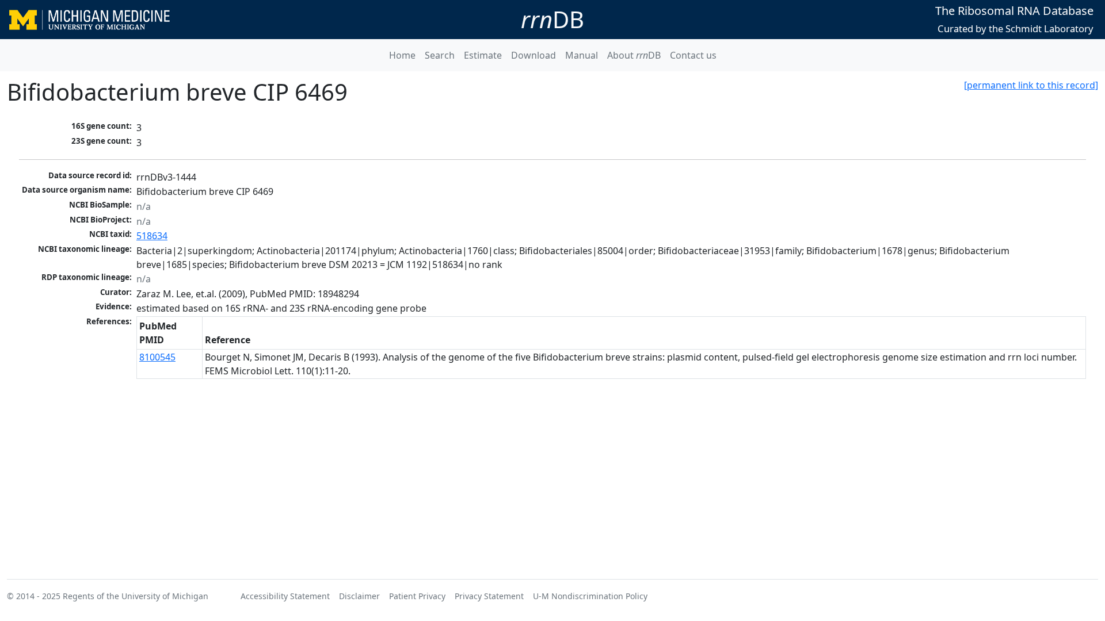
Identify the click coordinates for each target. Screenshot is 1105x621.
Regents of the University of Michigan (135, 596)
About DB (634, 55)
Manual (581, 55)
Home (402, 55)
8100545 (157, 357)
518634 (151, 235)
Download (533, 55)
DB (552, 19)
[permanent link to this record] (1031, 85)
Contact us (693, 55)
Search (440, 55)
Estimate (483, 55)
